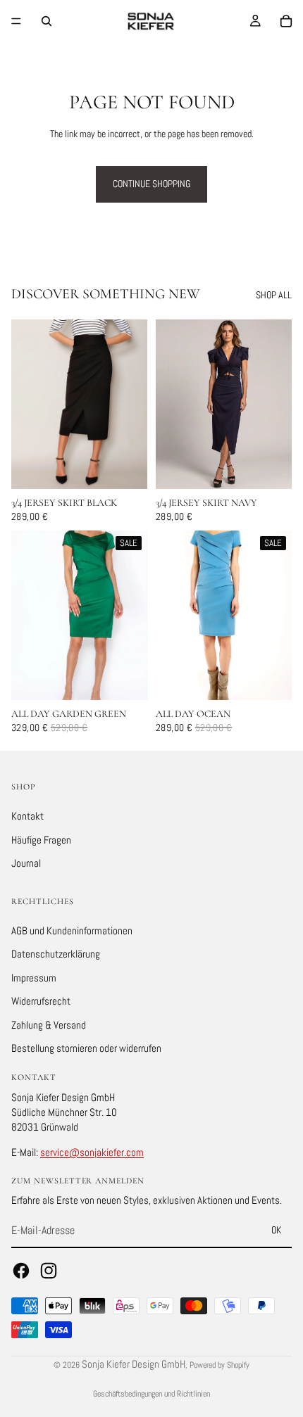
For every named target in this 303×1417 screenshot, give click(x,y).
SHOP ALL (274, 294)
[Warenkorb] (286, 21)
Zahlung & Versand (48, 1024)
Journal (26, 863)
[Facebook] (21, 1271)
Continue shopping (151, 183)
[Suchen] (46, 21)
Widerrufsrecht (40, 1001)
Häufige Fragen (41, 839)
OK (276, 1230)
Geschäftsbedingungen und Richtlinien (151, 1393)
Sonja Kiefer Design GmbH (133, 1364)
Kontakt (27, 815)
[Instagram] (48, 1271)
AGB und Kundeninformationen (71, 930)
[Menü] (16, 21)
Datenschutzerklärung (55, 953)
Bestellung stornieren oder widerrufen (86, 1048)
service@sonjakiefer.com (92, 1152)
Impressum (33, 977)
